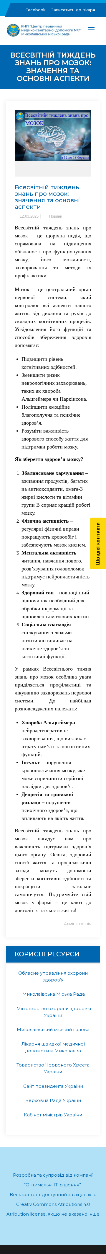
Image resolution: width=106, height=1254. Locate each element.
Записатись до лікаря (73, 9)
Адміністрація (77, 923)
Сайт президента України (53, 1086)
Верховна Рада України (53, 1100)
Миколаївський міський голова (53, 1029)
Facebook (35, 9)
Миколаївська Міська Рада (53, 994)
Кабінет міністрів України (53, 1115)
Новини (55, 216)
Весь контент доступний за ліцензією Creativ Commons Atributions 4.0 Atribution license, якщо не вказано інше (53, 1204)
